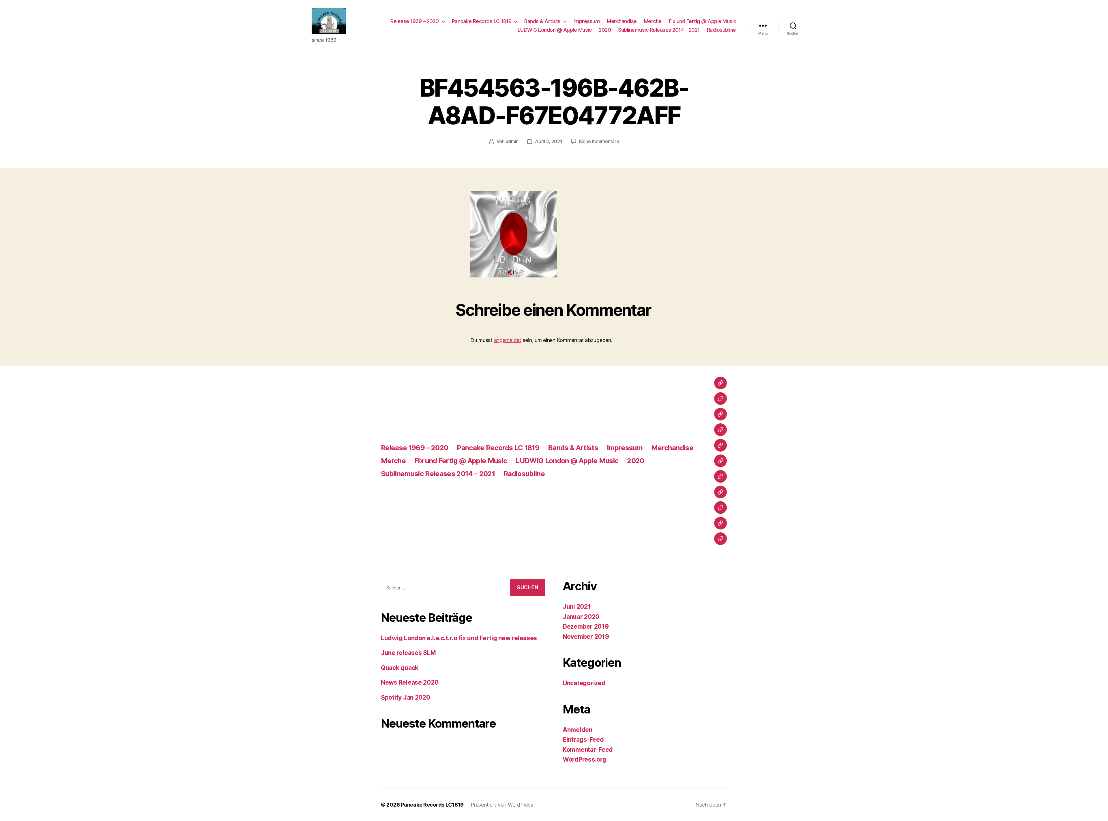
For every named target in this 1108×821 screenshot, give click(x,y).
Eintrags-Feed (583, 739)
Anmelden (577, 729)
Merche (653, 21)
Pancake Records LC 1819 (482, 21)
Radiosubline (721, 30)
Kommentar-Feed (588, 749)
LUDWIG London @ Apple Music (555, 30)
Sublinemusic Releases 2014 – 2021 (659, 30)
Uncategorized (584, 683)
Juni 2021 (577, 606)
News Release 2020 (409, 682)
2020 (605, 30)
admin (512, 141)
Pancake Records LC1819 (432, 805)
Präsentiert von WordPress (502, 805)
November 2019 (586, 636)
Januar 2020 (581, 616)
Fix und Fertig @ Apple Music (702, 21)
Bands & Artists (542, 21)
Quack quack (399, 667)
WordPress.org (585, 759)
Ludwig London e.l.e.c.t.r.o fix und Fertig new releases (459, 638)
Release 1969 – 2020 (414, 21)
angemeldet (507, 340)
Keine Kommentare (599, 141)
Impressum (587, 21)
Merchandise (622, 21)
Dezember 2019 (586, 626)
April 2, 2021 (548, 141)
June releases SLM (408, 652)
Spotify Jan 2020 (405, 697)
